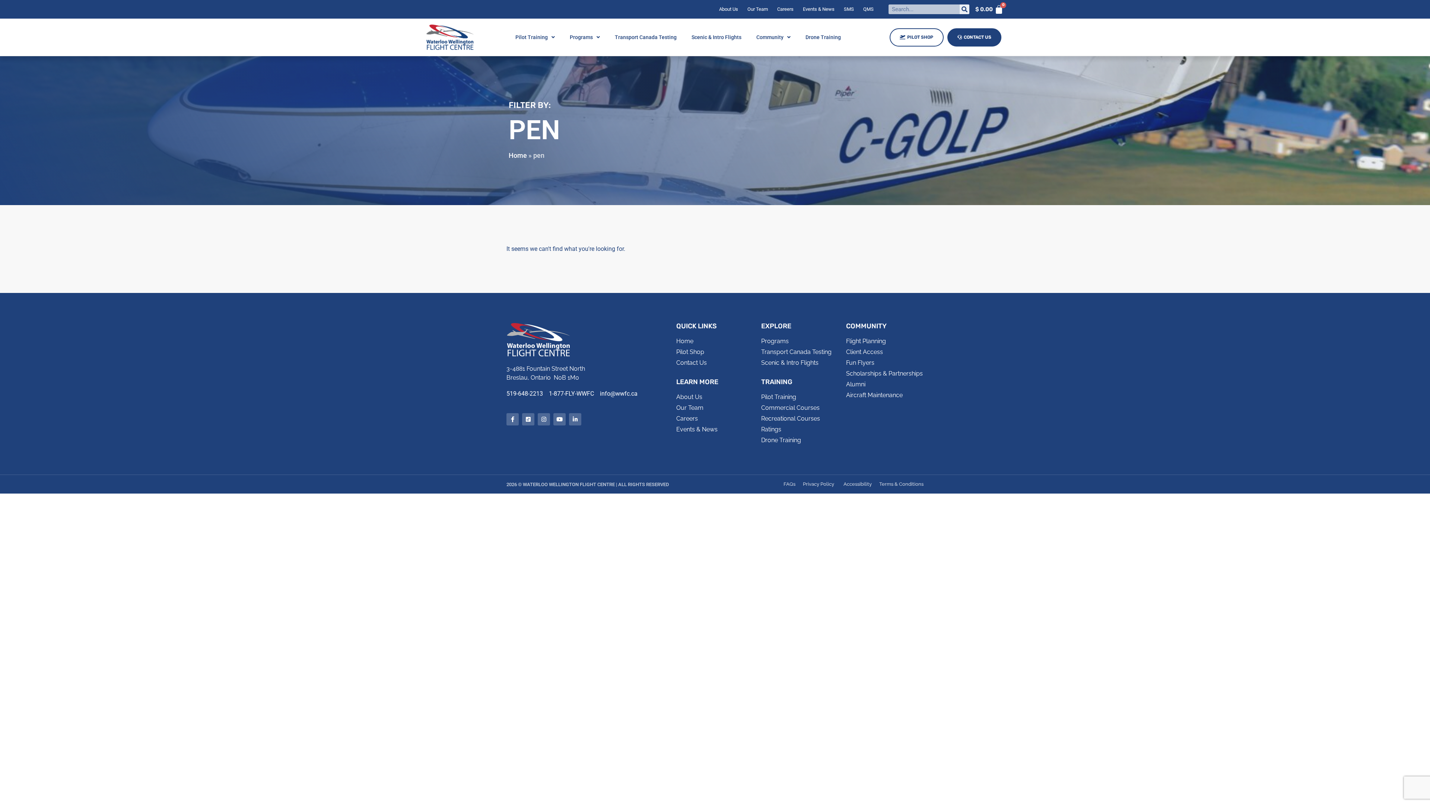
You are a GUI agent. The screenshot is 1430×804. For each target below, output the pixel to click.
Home (518, 155)
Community (770, 37)
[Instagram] (544, 419)
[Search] (964, 9)
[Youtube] (559, 419)
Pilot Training (531, 37)
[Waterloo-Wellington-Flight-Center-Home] (450, 37)
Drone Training (823, 37)
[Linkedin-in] (575, 419)
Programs (581, 37)
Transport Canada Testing (646, 37)
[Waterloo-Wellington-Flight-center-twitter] (528, 419)
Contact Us (977, 37)
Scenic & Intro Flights (716, 37)
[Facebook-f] (512, 419)
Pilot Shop (920, 37)
